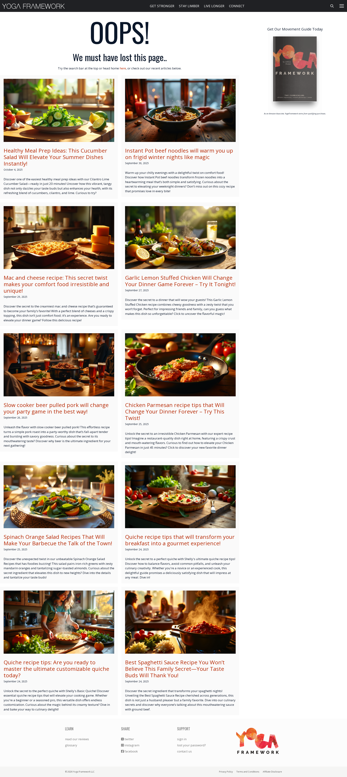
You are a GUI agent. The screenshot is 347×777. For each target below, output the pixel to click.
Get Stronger (162, 6)
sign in (182, 739)
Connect (237, 6)
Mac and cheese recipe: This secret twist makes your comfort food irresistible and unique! (56, 284)
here (123, 68)
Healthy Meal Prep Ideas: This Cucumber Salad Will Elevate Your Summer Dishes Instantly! (55, 157)
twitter (129, 739)
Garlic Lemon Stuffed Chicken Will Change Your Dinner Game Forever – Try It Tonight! (180, 281)
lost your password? (191, 745)
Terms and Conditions (247, 771)
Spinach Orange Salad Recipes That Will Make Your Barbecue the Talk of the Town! (58, 540)
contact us (184, 751)
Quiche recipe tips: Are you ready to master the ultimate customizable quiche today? (56, 669)
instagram (131, 745)
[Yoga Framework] (33, 6)
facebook (131, 751)
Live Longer (214, 6)
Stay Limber (189, 6)
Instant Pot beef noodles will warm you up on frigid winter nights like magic (179, 154)
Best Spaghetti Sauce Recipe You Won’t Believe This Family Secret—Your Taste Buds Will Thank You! (175, 669)
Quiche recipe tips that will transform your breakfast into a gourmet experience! (180, 540)
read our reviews (77, 739)
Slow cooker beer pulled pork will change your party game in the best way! (56, 408)
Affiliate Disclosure (272, 771)
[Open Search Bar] (332, 6)
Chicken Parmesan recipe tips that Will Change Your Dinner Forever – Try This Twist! (174, 411)
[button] (342, 6)
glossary (71, 745)
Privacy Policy (226, 771)
